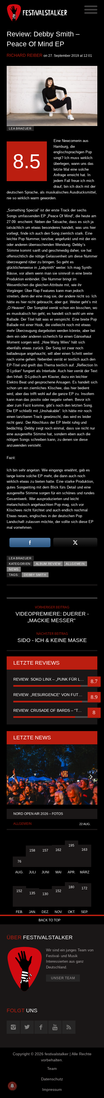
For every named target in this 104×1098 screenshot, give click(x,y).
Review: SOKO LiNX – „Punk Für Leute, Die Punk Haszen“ (52, 679)
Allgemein (75, 563)
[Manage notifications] (12, 1085)
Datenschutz (52, 1079)
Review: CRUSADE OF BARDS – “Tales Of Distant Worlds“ (52, 710)
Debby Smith (35, 574)
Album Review (48, 563)
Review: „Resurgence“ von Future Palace (52, 694)
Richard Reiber (24, 55)
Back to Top (49, 920)
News (14, 569)
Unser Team (63, 978)
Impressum (52, 1089)
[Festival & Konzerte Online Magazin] (29, 12)
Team (52, 1068)
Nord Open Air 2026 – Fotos (38, 814)
